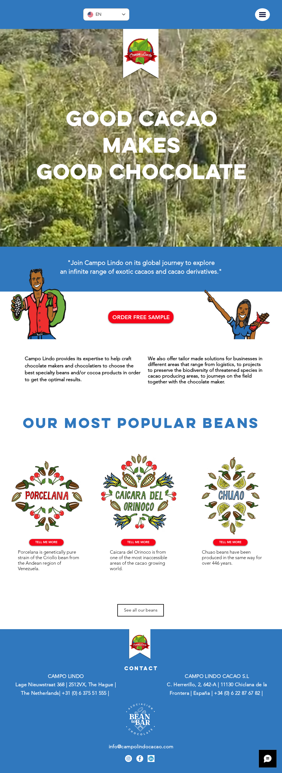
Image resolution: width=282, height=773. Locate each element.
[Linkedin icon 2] (151, 758)
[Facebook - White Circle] (139, 758)
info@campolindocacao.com (141, 747)
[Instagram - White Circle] (128, 758)
